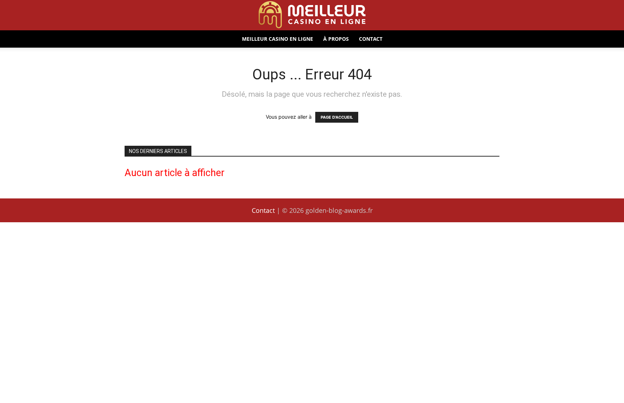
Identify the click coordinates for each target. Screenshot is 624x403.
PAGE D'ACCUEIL (337, 117)
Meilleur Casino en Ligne (277, 38)
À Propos (336, 38)
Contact (370, 38)
